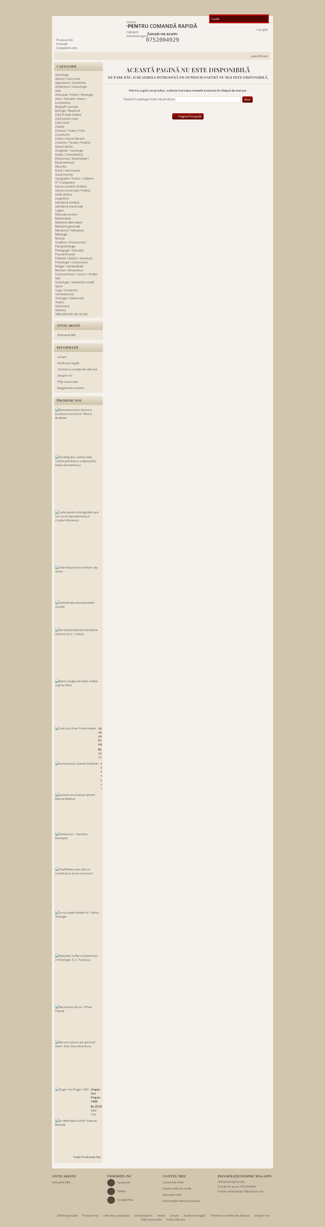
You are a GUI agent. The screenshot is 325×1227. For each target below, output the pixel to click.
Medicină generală (67, 226)
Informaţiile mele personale (181, 1201)
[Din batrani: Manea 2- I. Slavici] (77, 632)
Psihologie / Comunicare (71, 262)
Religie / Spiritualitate (69, 266)
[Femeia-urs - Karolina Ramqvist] (77, 836)
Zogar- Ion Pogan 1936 (96, 1095)
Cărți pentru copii (66, 119)
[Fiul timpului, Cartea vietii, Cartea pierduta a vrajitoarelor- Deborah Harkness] (77, 461)
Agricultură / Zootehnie (70, 83)
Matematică (63, 218)
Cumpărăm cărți (66, 48)
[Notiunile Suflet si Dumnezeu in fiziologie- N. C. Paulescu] (77, 958)
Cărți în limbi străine (68, 115)
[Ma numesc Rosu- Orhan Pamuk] (77, 1009)
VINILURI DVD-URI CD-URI (71, 314)
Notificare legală (68, 363)
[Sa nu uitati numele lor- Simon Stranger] (77, 914)
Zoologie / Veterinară (69, 298)
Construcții (62, 135)
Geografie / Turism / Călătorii (74, 178)
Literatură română (67, 202)
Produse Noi (64, 40)
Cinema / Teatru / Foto (70, 131)
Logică (59, 210)
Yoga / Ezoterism (66, 290)
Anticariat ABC (66, 335)
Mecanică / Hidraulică (69, 230)
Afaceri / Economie (67, 79)
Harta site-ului (175, 1219)
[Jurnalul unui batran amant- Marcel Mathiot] (77, 797)
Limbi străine (63, 194)
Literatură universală (69, 206)
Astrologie (62, 75)
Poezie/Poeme (65, 254)
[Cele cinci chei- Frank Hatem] (75, 728)
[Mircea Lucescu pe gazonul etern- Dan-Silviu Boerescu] (77, 1044)
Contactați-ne (143, 1215)
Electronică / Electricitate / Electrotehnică (72, 160)
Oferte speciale (67, 1215)
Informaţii (67, 347)
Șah (57, 278)
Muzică (60, 238)
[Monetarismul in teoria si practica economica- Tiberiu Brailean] (77, 414)
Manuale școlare (66, 214)
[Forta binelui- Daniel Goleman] (77, 764)
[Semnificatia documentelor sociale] (77, 605)
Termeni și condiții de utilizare (77, 369)
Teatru (59, 302)
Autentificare (259, 56)
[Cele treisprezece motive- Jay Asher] (77, 569)
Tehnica (60, 310)
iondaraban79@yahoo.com (245, 1191)
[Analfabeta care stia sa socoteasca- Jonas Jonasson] (77, 871)
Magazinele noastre (70, 388)
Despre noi (64, 375)
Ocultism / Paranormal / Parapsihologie (71, 244)
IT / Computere (65, 182)
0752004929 (162, 40)
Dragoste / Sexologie (69, 150)
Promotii (61, 44)
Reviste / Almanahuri (69, 270)
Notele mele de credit (176, 1188)
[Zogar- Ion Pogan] (72, 1089)
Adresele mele (172, 1195)
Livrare (62, 357)
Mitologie (61, 234)
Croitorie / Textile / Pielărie (72, 143)
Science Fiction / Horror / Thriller (76, 274)
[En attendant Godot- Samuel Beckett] (77, 1123)
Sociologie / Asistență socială (74, 282)
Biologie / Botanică (67, 111)
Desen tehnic (64, 146)
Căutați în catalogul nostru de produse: (149, 99)
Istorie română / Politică (70, 186)
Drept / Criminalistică (69, 154)
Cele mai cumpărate (116, 1215)
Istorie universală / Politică (72, 190)
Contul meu (174, 1176)
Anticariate (68, 325)
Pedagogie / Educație (69, 250)
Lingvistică (62, 198)
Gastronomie (64, 174)
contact (131, 22)
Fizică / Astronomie (67, 170)
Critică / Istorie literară (69, 139)
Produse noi (69, 400)
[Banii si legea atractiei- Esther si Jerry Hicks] (77, 683)
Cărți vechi (62, 123)
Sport (59, 286)
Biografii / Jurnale (66, 107)
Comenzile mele (173, 1182)
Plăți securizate (67, 382)
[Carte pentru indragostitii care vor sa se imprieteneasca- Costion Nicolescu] (77, 516)
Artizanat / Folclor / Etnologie (74, 95)
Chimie (59, 127)
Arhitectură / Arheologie (71, 87)
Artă (58, 91)
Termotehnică (64, 294)
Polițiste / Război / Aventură (73, 258)
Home (161, 1215)
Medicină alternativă (68, 222)
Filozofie (61, 166)
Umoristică (62, 306)
